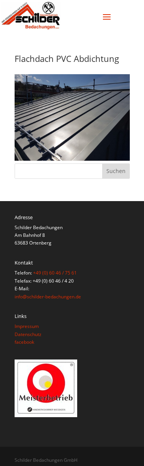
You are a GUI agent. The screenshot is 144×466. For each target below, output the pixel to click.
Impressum (27, 326)
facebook (24, 342)
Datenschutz (28, 334)
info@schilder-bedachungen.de (48, 296)
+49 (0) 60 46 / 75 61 (55, 273)
